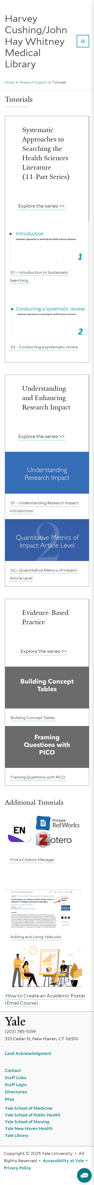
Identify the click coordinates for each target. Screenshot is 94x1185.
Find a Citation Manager (32, 859)
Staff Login (16, 1084)
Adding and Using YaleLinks (35, 937)
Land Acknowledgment (28, 1053)
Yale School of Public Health (32, 1115)
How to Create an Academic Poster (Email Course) (45, 999)
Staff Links (15, 1077)
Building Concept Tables (33, 717)
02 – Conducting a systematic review (44, 347)
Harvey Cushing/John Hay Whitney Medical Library (36, 41)
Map (9, 1099)
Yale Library (16, 1135)
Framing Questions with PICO (38, 777)
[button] (84, 1175)
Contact (13, 1070)
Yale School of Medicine (28, 1108)
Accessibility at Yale (63, 1160)
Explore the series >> (41, 206)
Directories (16, 1091)
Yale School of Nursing (27, 1121)
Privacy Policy (17, 1168)
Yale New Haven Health (29, 1128)
